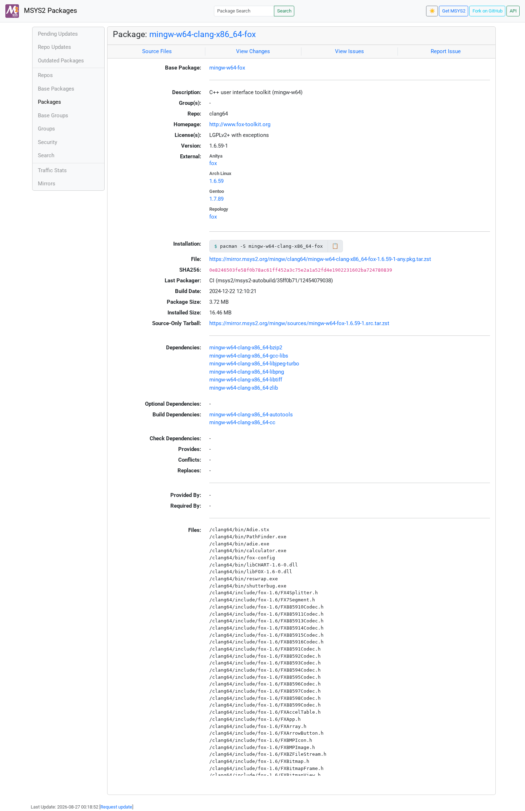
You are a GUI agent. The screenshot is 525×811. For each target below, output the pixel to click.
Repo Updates (54, 47)
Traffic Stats (52, 170)
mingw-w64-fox (227, 68)
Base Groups (53, 115)
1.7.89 (216, 199)
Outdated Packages (61, 60)
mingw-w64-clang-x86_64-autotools (251, 414)
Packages (49, 102)
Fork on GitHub (487, 11)
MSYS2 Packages (49, 11)
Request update (116, 807)
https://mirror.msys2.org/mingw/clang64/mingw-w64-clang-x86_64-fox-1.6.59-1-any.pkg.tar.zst (320, 259)
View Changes (253, 51)
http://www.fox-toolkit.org (239, 124)
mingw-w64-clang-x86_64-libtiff (245, 379)
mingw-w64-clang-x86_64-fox (202, 34)
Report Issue (446, 51)
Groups (46, 128)
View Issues (349, 51)
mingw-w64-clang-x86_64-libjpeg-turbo (254, 363)
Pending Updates (58, 34)
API (513, 11)
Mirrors (46, 183)
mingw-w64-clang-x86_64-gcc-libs (248, 356)
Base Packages (56, 89)
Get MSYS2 (453, 11)
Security (47, 142)
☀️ (432, 11)
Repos (45, 75)
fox (213, 163)
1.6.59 (216, 181)
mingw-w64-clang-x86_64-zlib (243, 388)
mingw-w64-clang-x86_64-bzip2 (245, 347)
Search (284, 11)
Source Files (157, 51)
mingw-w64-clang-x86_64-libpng (246, 372)
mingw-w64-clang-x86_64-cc (242, 422)
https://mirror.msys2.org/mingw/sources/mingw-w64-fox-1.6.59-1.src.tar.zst (299, 323)
